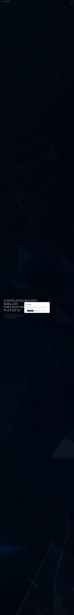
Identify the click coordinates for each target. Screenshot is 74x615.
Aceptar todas (31, 310)
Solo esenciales (37, 310)
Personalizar (44, 310)
